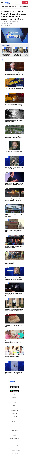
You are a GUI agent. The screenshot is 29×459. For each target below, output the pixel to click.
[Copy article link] (9, 25)
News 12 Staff (4, 21)
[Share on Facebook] (5, 25)
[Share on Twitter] (7, 25)
